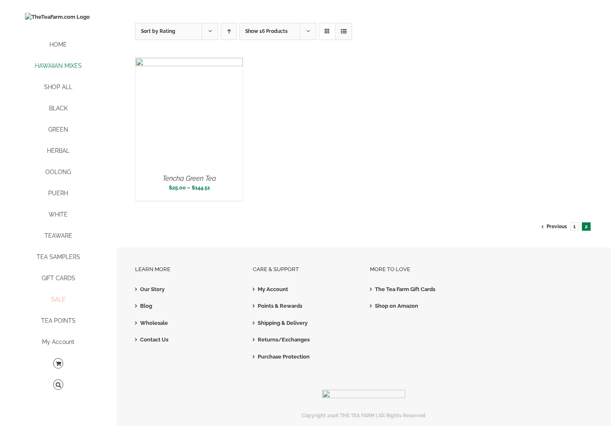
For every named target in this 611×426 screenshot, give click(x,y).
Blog (146, 306)
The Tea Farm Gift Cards (405, 289)
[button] (58, 385)
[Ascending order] (229, 31)
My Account (273, 289)
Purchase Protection (284, 357)
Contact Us (154, 339)
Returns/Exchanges (284, 339)
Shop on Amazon (396, 306)
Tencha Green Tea (189, 178)
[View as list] (343, 31)
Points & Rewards (280, 306)
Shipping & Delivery (283, 323)
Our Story (152, 289)
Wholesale (154, 323)
